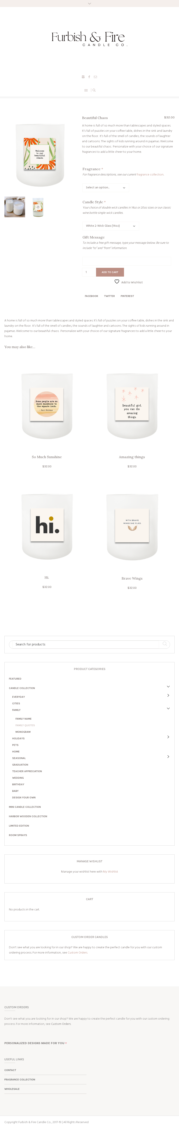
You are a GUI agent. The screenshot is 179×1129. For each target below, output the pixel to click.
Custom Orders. (78, 952)
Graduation (20, 764)
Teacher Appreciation (27, 771)
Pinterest (127, 296)
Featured (15, 678)
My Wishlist (110, 871)
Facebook (91, 296)
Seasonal (19, 758)
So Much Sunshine (47, 457)
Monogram (23, 731)
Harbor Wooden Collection (28, 816)
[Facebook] (89, 77)
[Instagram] (83, 77)
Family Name (23, 718)
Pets (15, 745)
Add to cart (110, 272)
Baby (15, 790)
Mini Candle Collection (25, 806)
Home (16, 751)
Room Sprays (18, 835)
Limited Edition (19, 825)
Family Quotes (25, 725)
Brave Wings (132, 578)
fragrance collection (150, 174)
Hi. (47, 577)
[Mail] (95, 77)
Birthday (18, 784)
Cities (16, 703)
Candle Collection (22, 688)
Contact (10, 1070)
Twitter (109, 296)
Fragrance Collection (19, 1079)
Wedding (18, 777)
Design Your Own (24, 797)
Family (16, 710)
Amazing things (132, 457)
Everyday (18, 696)
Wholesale (12, 1088)
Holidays (18, 738)
